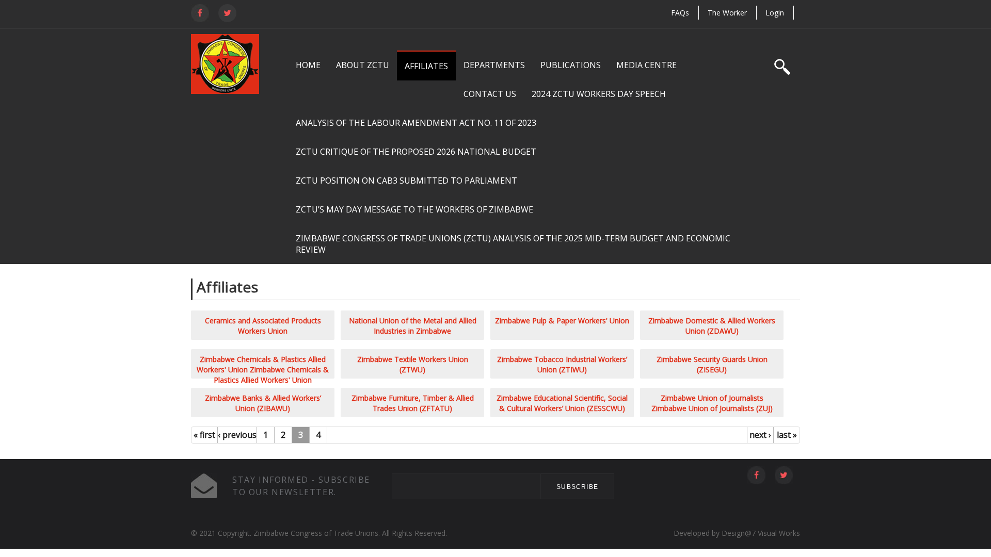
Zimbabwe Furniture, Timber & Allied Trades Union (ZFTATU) (412, 403)
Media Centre (646, 65)
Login (774, 13)
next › (760, 434)
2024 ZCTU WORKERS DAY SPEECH (599, 94)
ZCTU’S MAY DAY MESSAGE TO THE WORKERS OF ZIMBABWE (414, 209)
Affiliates (426, 66)
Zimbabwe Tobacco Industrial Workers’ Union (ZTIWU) (562, 364)
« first (204, 434)
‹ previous (237, 434)
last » (787, 434)
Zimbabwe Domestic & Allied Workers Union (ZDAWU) (711, 326)
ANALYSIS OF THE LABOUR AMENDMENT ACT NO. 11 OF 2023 (416, 122)
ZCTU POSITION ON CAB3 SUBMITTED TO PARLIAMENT (406, 180)
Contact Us (489, 94)
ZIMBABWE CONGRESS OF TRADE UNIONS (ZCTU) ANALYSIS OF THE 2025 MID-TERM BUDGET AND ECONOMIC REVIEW (513, 244)
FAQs (680, 13)
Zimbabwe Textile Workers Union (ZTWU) (412, 364)
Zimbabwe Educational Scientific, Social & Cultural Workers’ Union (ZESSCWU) (562, 403)
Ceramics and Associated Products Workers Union (263, 326)
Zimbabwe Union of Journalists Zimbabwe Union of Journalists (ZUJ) (712, 403)
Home (308, 65)
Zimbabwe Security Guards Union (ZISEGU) (712, 364)
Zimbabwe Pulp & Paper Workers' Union (562, 320)
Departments (494, 65)
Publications (570, 65)
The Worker (727, 13)
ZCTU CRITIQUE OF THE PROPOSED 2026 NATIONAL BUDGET (416, 151)
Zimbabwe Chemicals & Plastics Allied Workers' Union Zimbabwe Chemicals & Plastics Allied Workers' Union (263, 369)
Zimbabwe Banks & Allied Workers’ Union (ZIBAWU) (263, 403)
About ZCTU (362, 65)
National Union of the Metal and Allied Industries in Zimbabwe (412, 326)
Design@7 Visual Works (760, 533)
